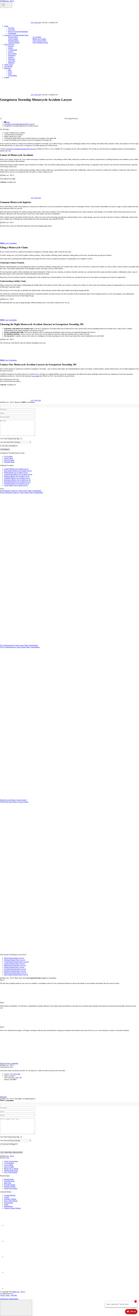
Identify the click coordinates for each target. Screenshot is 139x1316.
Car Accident (37, 37)
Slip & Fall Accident (10, 1188)
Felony (6, 1204)
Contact (6, 77)
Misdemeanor (8, 1206)
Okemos (11, 46)
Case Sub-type (4, 442)
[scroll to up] (16, 1308)
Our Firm (11, 28)
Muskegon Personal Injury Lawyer (15, 973)
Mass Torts (7, 1183)
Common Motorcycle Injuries (13, 134)
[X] (19, 1257)
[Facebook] (19, 1225)
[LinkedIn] (19, 1288)
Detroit (10, 48)
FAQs (10, 72)
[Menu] (6, 5)
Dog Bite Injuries (9, 1185)
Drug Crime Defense (11, 1201)
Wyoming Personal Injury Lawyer (15, 969)
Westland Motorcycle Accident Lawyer (16, 483)
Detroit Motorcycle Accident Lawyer (16, 472)
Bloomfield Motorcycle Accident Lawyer (17, 482)
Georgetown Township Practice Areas (16, 35)
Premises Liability (10, 1186)
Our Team (11, 30)
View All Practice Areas (40, 42)
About (6, 26)
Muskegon (11, 59)
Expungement (8, 1203)
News (10, 74)
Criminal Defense (13, 42)
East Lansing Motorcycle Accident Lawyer (18, 471)
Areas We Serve (9, 44)
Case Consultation (8, 243)
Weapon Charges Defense (12, 1208)
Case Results (8, 66)
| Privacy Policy (5, 1295)
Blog (9, 70)
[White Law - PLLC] (7, 1)
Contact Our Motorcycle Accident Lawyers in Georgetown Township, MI (27, 140)
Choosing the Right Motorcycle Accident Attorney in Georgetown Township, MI (30, 138)
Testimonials (12, 33)
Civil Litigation (9, 1163)
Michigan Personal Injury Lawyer (15, 965)
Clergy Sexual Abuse (39, 41)
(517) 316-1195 (36, 22)
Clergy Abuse (8, 64)
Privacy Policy (19, 1149)
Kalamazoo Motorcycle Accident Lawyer (17, 480)
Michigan (11, 63)
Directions (3, 1097)
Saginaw (11, 57)
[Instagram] (19, 1272)
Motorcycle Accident (39, 39)
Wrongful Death (13, 41)
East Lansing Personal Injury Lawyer (16, 974)
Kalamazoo (11, 55)
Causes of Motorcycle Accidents (14, 133)
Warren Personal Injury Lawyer (14, 967)
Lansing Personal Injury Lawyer (14, 963)
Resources (7, 68)
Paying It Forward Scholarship (18, 31)
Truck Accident (13, 39)
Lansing (10, 52)
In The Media (12, 75)
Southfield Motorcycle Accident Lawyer (17, 478)
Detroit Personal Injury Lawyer (14, 958)
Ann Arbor (11, 61)
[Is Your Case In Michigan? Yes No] (9, 446)
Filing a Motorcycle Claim (12, 136)
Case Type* (4, 438)
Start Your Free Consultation (9, 1063)
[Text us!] (131, 1312)
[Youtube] (19, 1241)
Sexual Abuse (8, 458)
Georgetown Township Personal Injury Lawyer (19, 124)
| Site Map (13, 1295)
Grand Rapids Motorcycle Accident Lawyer (18, 474)
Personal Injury (13, 37)
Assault (6, 1197)
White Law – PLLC (18, 1292)
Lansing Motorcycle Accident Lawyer (16, 469)
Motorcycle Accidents (11, 1169)
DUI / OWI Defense (10, 1172)
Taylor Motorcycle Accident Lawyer (15, 485)
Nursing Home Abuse (11, 1170)
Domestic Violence (10, 1199)
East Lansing (12, 53)
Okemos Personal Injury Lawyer (14, 960)
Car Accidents (8, 1165)
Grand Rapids (12, 50)
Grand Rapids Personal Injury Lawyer (16, 962)
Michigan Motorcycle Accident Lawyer (16, 476)
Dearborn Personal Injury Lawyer (15, 971)
